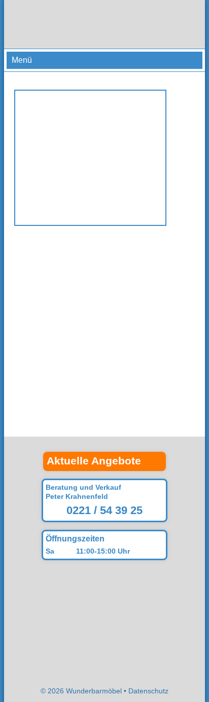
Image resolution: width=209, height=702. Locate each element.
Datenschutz (148, 691)
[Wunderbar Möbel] (104, 24)
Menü (22, 60)
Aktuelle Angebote (94, 460)
